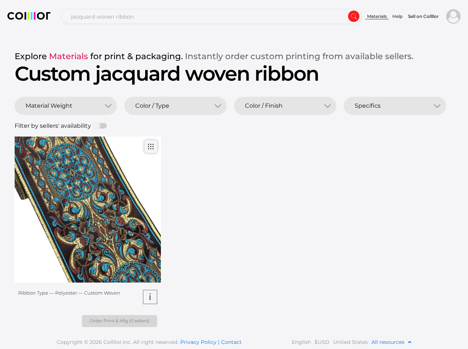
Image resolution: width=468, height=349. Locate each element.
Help (397, 16)
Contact (231, 342)
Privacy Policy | (199, 342)
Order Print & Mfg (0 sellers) (120, 320)
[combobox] (211, 16)
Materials (377, 16)
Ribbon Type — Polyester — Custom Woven (69, 293)
